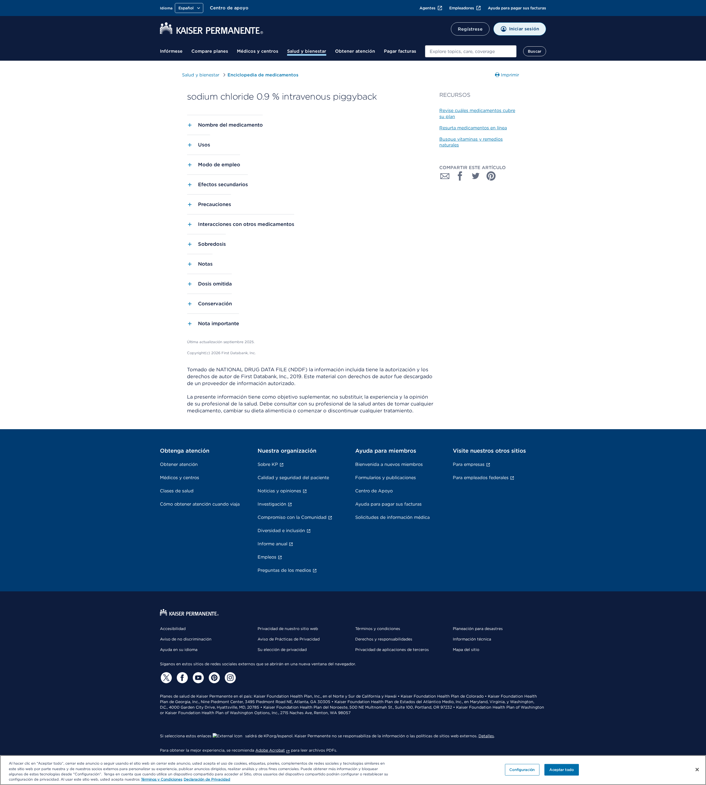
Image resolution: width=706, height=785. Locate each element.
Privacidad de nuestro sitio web (288, 628)
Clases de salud (177, 490)
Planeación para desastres (478, 628)
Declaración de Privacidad (207, 779)
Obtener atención (355, 51)
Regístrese (470, 29)
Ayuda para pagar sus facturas (517, 8)
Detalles (486, 736)
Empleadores (461, 8)
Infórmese (171, 51)
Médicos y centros (257, 51)
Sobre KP (268, 464)
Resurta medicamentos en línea (473, 127)
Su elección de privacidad (282, 649)
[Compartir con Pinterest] (491, 175)
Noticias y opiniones (279, 490)
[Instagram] (229, 677)
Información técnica (472, 639)
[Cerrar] (697, 769)
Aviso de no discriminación (186, 639)
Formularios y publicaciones (385, 477)
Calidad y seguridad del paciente (293, 477)
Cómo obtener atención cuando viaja (200, 504)
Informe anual (272, 543)
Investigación (272, 504)
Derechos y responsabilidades (383, 639)
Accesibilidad (173, 628)
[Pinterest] (213, 677)
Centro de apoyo (229, 7)
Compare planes (209, 51)
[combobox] (471, 51)
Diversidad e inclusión (281, 530)
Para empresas (469, 464)
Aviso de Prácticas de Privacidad (289, 639)
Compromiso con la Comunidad (292, 517)
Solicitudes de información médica (392, 517)
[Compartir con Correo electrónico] (444, 175)
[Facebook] (181, 677)
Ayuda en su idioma (178, 649)
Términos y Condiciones (161, 779)
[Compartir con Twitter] (475, 175)
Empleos (267, 557)
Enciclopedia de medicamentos (263, 75)
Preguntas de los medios (284, 570)
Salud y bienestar (306, 51)
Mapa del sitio (466, 649)
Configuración (522, 770)
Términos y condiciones (377, 628)
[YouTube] (197, 677)
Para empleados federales (481, 477)
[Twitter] (165, 677)
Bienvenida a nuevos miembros (389, 464)
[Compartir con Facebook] (460, 175)
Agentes (427, 8)
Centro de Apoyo (374, 490)
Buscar (534, 51)
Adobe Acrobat (270, 750)
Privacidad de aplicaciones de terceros (392, 649)
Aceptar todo (561, 770)
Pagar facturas (400, 51)
